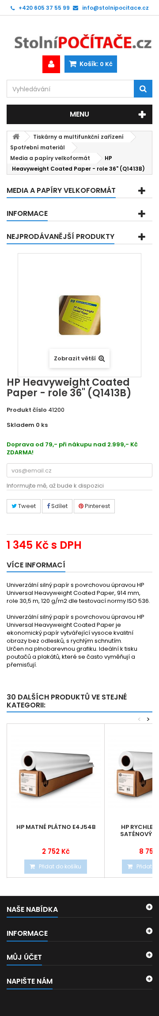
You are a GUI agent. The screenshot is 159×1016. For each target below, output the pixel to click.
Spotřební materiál (37, 147)
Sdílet (59, 506)
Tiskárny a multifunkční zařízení (78, 137)
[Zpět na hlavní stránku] (16, 136)
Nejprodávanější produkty (60, 236)
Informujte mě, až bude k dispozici (55, 485)
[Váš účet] (51, 64)
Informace (27, 213)
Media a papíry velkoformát (50, 158)
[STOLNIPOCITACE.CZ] (79, 35)
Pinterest (96, 506)
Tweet (26, 506)
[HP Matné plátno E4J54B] (56, 772)
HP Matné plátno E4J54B (55, 827)
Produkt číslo (27, 410)
